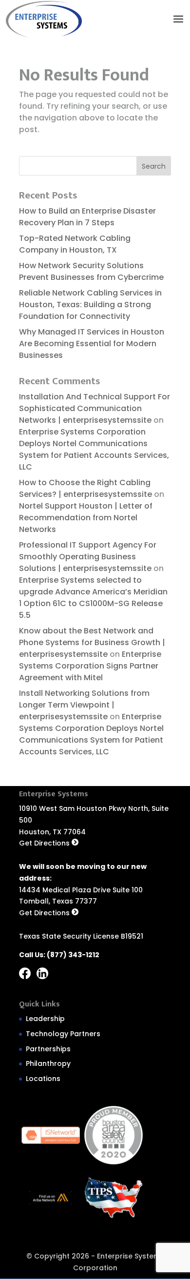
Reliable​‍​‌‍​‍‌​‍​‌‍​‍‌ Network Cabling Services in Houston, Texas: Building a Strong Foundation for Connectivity (90, 304)
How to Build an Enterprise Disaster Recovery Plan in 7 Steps (87, 216)
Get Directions (45, 843)
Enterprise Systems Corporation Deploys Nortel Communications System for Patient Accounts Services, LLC (94, 449)
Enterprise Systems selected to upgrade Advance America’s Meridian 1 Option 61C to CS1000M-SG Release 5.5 (93, 597)
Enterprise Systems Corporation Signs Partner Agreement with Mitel (90, 666)
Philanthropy (48, 1063)
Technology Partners (63, 1034)
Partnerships (48, 1049)
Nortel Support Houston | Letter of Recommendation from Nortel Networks (85, 517)
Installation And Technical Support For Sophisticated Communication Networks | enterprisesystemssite (94, 408)
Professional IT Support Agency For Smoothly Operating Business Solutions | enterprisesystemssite (87, 556)
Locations (43, 1078)
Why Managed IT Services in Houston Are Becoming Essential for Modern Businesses (91, 343)
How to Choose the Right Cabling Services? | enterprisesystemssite (85, 488)
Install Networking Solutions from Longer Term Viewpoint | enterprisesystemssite (84, 705)
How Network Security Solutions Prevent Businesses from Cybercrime (93, 271)
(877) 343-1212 (73, 955)
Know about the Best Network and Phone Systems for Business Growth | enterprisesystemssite (92, 642)
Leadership (45, 1018)
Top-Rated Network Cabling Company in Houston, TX (75, 244)
